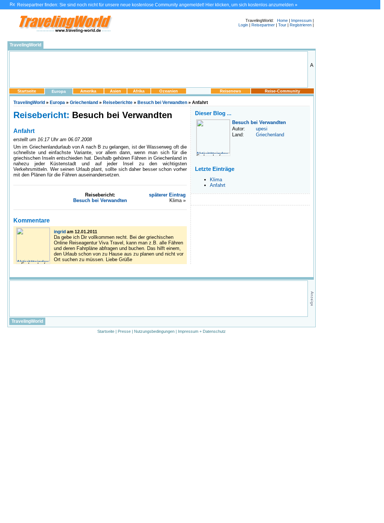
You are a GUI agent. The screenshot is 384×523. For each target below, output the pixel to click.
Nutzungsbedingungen (154, 331)
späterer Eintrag (167, 195)
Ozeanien (168, 91)
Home (282, 20)
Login (243, 25)
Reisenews (230, 91)
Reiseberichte (118, 102)
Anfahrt (217, 185)
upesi (261, 128)
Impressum (301, 20)
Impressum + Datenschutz (202, 331)
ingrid (60, 231)
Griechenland (84, 102)
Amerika (88, 91)
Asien (115, 91)
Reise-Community (282, 91)
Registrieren (301, 25)
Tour (282, 25)
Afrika (138, 91)
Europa (59, 91)
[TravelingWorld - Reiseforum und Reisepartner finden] (65, 32)
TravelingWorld (25, 45)
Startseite (26, 91)
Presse (124, 331)
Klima (216, 179)
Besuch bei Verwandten (162, 102)
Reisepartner (263, 25)
